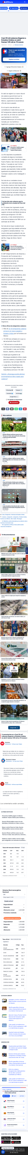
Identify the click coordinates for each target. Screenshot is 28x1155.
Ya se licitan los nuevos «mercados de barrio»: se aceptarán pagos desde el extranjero (13, 701)
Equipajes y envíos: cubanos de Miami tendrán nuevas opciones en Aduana (12, 680)
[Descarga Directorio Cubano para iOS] (6, 1139)
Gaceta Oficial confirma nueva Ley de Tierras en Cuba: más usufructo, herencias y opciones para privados (14, 833)
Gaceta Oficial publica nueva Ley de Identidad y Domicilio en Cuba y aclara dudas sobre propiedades (13, 822)
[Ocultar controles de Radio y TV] (27, 546)
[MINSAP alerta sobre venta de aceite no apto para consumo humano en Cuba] (14, 544)
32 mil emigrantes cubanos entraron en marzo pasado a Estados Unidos (14, 331)
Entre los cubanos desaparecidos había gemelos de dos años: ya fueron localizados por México (17, 1072)
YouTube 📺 (19, 393)
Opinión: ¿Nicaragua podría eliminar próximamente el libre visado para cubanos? (13, 376)
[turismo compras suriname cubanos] (5, 1047)
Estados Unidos (23, 517)
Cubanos (4, 517)
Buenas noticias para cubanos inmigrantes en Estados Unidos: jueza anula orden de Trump (12, 638)
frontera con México (5, 518)
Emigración (8, 514)
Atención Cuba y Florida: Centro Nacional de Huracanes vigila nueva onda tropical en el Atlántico (17, 1017)
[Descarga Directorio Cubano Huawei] (16, 1143)
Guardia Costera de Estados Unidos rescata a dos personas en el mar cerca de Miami (17, 1033)
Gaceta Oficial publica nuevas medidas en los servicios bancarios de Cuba (12, 659)
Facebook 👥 (10, 393)
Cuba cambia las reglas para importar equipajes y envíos (13, 596)
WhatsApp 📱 (9, 390)
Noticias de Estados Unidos (17, 514)
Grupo (22, 1095)
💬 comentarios (14, 402)
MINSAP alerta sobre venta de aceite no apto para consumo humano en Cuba (13, 554)
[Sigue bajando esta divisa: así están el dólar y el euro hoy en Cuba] (14, 607)
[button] (27, 550)
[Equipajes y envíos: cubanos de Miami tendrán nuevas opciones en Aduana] (14, 670)
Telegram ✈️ (19, 390)
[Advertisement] (14, 23)
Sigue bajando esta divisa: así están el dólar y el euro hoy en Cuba (13, 617)
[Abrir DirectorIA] (3, 1152)
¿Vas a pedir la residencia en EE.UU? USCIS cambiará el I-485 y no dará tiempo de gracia (18, 1026)
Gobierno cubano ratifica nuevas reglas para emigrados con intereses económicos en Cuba (14, 839)
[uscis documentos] (5, 1025)
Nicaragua (19, 518)
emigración (9, 517)
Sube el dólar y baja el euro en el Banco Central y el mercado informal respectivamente (13, 575)
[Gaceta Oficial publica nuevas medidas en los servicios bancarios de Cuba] (14, 649)
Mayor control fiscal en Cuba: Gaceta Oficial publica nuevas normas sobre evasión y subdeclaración (12, 828)
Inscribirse (7, 1095)
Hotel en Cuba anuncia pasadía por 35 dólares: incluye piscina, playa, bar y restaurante (13, 722)
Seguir (14, 1095)
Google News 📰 (14, 396)
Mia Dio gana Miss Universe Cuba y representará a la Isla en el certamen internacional (17, 1009)
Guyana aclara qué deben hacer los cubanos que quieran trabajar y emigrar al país (18, 1047)
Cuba (3, 514)
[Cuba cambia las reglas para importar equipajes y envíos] (14, 586)
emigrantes (16, 517)
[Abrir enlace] (5, 1000)
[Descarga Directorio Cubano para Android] (16, 1139)
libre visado (13, 518)
